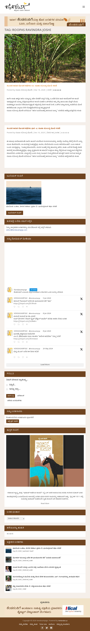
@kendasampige (34, 298)
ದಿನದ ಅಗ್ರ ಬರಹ (53, 133)
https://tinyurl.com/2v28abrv (25, 321)
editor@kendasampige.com (16, 230)
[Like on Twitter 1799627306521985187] (23, 307)
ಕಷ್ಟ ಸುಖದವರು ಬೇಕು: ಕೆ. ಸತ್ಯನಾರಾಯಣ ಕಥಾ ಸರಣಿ (31, 586)
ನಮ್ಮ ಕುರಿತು (23, 625)
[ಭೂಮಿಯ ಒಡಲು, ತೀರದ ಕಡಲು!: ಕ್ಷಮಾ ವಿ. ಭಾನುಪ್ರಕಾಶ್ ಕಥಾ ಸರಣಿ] (8, 550)
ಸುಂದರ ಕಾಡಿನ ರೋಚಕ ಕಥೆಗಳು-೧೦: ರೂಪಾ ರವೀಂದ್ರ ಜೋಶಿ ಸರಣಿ (32, 86)
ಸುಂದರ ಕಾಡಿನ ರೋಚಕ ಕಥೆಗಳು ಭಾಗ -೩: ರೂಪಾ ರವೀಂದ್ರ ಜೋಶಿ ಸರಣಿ (33, 128)
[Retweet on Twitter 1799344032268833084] (19, 342)
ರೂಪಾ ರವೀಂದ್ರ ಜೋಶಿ (24, 90)
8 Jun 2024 (47, 314)
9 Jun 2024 (47, 298)
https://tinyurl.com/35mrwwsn (26, 339)
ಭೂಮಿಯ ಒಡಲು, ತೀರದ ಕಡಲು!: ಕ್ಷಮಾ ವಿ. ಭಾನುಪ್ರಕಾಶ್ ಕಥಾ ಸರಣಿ (31, 207)
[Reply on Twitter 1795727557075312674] (15, 357)
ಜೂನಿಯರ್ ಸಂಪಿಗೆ (14, 213)
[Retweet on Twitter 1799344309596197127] (19, 324)
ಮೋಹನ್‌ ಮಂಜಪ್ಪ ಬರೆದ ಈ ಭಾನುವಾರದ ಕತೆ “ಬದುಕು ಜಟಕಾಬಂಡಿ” (37, 558)
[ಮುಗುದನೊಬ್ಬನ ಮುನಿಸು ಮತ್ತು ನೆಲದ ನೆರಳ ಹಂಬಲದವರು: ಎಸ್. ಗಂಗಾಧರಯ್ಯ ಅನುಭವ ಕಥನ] (8, 578)
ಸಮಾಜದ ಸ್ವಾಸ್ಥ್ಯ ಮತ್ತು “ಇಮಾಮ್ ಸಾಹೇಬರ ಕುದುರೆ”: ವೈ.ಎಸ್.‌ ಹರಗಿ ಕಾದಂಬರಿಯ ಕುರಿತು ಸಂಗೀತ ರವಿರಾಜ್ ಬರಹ (45, 493)
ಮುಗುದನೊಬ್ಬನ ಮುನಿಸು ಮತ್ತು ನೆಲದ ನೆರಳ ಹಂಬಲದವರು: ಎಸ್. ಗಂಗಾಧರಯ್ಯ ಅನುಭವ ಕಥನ (46, 577)
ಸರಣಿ (49, 90)
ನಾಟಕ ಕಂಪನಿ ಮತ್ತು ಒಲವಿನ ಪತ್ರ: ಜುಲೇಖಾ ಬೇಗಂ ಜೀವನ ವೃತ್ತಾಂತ (37, 567)
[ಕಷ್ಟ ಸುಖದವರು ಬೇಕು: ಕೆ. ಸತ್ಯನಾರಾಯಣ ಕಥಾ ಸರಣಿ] (8, 588)
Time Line (43, 625)
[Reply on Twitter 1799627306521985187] (15, 307)
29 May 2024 (48, 349)
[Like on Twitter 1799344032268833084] (23, 342)
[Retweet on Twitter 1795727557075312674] (19, 357)
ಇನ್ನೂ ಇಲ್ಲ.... (14, 389)
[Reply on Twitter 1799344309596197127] (15, 324)
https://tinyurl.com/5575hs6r (25, 304)
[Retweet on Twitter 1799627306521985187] (19, 307)
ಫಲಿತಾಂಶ (20, 396)
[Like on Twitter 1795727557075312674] (23, 357)
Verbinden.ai (62, 621)
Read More (45, 504)
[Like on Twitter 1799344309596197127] (23, 324)
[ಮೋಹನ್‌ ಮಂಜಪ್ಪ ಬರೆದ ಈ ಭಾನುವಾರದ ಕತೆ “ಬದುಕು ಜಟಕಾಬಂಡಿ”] (8, 559)
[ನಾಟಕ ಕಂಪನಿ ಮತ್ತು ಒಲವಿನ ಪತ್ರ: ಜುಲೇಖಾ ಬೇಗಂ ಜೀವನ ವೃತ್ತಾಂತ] (8, 569)
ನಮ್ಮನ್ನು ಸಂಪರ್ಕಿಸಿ (63, 625)
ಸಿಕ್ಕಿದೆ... (12, 385)
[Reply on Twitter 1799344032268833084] (15, 342)
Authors (52, 625)
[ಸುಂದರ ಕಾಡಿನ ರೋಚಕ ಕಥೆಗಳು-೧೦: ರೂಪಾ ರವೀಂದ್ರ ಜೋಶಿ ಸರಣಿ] (44, 58)
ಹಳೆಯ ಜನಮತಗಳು (14, 401)
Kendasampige (20, 299)
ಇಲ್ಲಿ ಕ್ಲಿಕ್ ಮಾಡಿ (13, 421)
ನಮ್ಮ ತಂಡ (33, 625)
